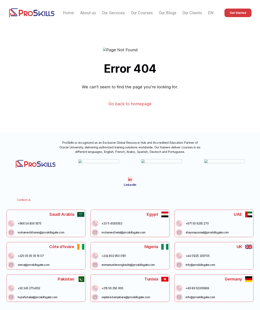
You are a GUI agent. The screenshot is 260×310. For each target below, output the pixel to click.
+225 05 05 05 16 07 (31, 255)
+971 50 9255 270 (197, 223)
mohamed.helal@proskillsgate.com (123, 232)
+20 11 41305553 (112, 223)
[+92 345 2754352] (11, 288)
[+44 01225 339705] (179, 255)
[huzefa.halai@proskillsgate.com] (11, 297)
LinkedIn (130, 185)
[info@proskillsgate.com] (179, 264)
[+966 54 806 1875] (11, 223)
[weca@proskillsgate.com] (11, 264)
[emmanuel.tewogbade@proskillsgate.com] (95, 264)
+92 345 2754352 (29, 288)
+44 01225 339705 (198, 255)
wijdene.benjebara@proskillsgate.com (126, 297)
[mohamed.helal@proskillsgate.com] (95, 232)
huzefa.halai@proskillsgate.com (37, 297)
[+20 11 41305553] (95, 223)
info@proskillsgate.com (200, 264)
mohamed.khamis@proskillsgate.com (41, 232)
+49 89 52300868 (197, 288)
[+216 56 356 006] (95, 288)
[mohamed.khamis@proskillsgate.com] (11, 232)
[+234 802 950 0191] (95, 255)
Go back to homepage (130, 104)
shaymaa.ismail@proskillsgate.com (207, 232)
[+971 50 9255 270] (179, 223)
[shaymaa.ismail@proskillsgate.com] (179, 232)
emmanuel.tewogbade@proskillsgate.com (128, 264)
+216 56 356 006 (112, 288)
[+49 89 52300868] (179, 288)
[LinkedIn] (130, 179)
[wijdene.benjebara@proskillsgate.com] (95, 297)
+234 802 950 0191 (114, 255)
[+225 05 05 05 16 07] (11, 255)
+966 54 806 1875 (29, 223)
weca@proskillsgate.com (33, 264)
